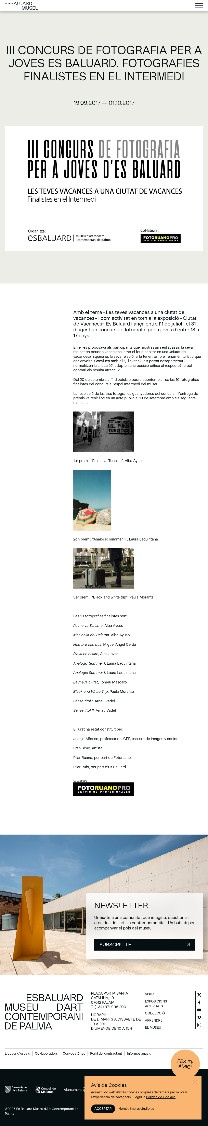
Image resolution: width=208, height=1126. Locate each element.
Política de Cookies (161, 1097)
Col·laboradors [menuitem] (46, 1053)
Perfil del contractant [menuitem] (106, 1053)
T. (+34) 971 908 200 (108, 1007)
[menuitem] (150, 996)
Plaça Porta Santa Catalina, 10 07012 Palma (109, 998)
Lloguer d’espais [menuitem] (17, 1053)
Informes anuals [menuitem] (139, 1053)
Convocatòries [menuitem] (74, 1053)
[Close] (195, 1082)
